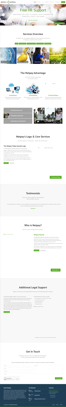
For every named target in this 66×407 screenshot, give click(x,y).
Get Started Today (55, 177)
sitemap (57, 404)
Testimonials (12, 163)
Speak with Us (55, 270)
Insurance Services (40, 43)
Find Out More (6, 311)
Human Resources (22, 43)
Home (35, 2)
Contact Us (6, 163)
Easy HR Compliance (33, 20)
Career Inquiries (43, 250)
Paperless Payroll (48, 43)
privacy (53, 404)
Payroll (16, 43)
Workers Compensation (31, 43)
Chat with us (36, 250)
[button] (3, 15)
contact (61, 404)
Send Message (58, 378)
